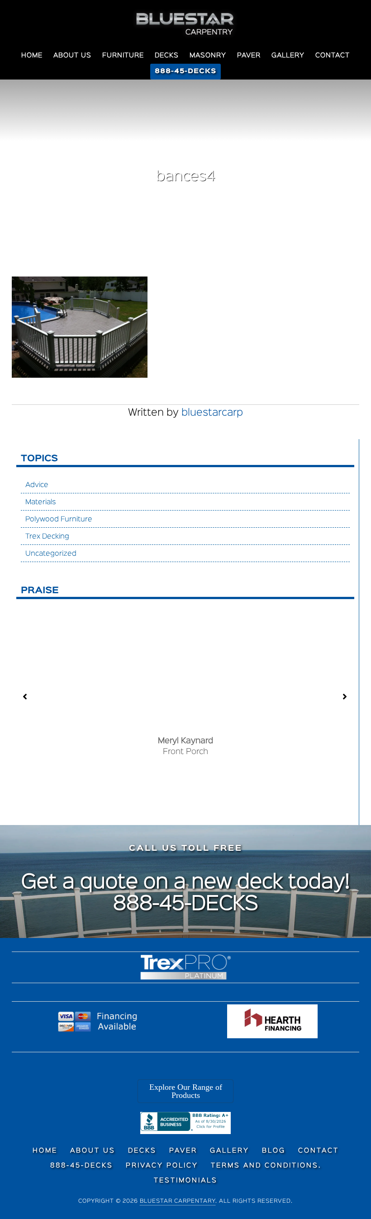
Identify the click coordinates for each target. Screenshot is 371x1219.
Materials (40, 502)
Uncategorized (50, 554)
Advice (36, 485)
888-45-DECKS (185, 904)
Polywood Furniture (58, 519)
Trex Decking (47, 537)
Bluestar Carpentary (177, 1201)
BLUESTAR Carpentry (185, 24)
